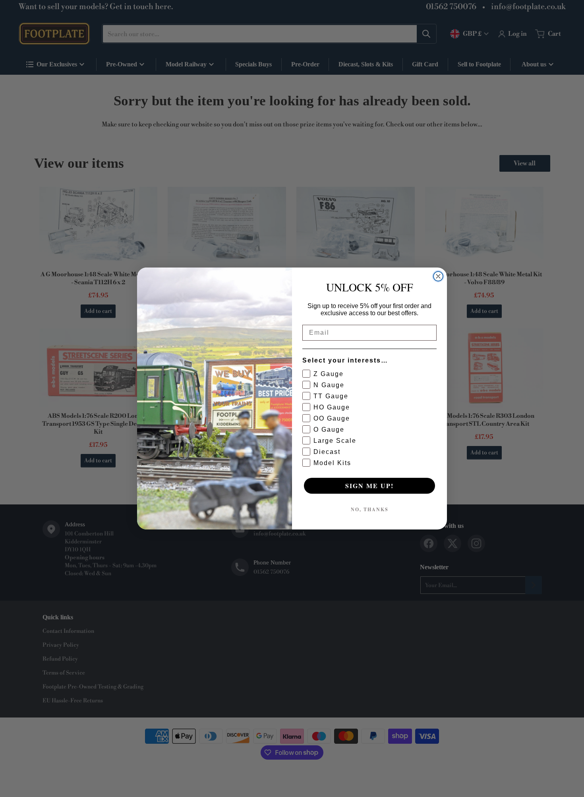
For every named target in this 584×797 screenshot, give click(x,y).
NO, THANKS (370, 509)
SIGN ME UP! (369, 485)
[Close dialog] (438, 276)
